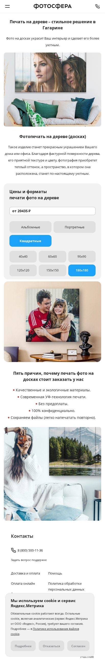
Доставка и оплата (25, 573)
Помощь (55, 573)
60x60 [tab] (52, 256)
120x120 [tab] (23, 270)
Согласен (78, 646)
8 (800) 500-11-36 (97, 6)
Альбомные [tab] (30, 227)
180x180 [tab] (82, 270)
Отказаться (51, 646)
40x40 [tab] (23, 256)
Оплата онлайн (23, 583)
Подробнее (23, 646)
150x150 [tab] (52, 270)
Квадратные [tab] (30, 241)
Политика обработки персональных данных (66, 586)
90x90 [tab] (81, 256)
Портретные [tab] (74, 227)
